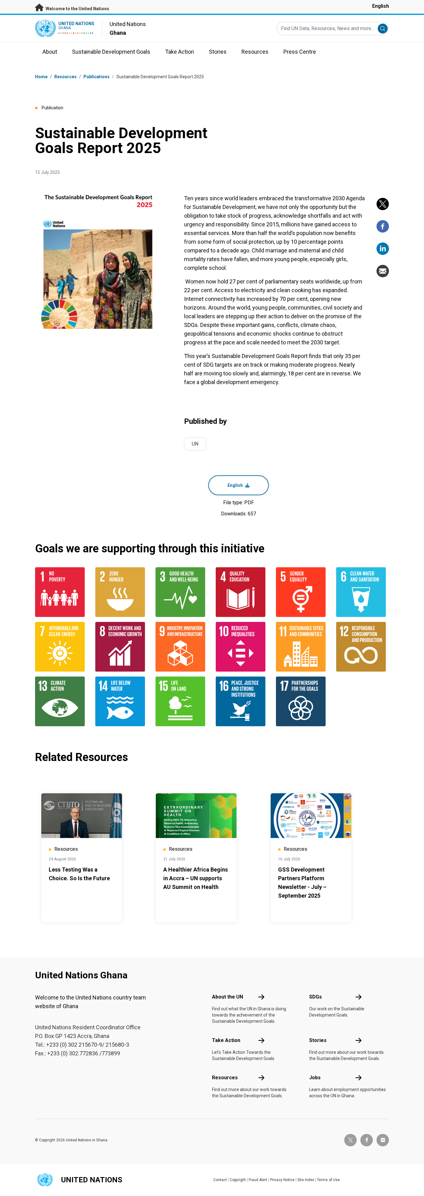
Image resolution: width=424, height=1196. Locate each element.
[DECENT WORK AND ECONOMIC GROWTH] (121, 647)
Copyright (238, 1180)
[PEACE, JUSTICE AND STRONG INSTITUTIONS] (242, 701)
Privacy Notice (282, 1180)
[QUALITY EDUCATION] (242, 592)
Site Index (305, 1180)
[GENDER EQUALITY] (302, 592)
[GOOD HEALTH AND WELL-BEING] (182, 592)
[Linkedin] (383, 248)
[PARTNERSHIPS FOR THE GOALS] (302, 701)
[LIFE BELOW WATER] (121, 701)
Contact (220, 1180)
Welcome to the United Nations (77, 8)
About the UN (227, 997)
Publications (96, 76)
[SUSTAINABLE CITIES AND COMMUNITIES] (302, 647)
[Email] (383, 271)
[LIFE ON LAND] (182, 701)
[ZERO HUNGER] (121, 592)
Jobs (315, 1077)
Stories (318, 1040)
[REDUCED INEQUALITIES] (242, 647)
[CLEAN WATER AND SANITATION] (362, 592)
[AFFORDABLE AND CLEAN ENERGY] (61, 647)
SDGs (315, 997)
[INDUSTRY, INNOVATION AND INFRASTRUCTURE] (182, 647)
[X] (383, 204)
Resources (225, 1077)
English (380, 6)
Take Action (226, 1040)
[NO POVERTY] (61, 592)
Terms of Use (328, 1180)
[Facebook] (383, 226)
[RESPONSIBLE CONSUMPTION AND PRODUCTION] (362, 647)
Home (41, 76)
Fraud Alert (258, 1180)
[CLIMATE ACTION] (61, 701)
